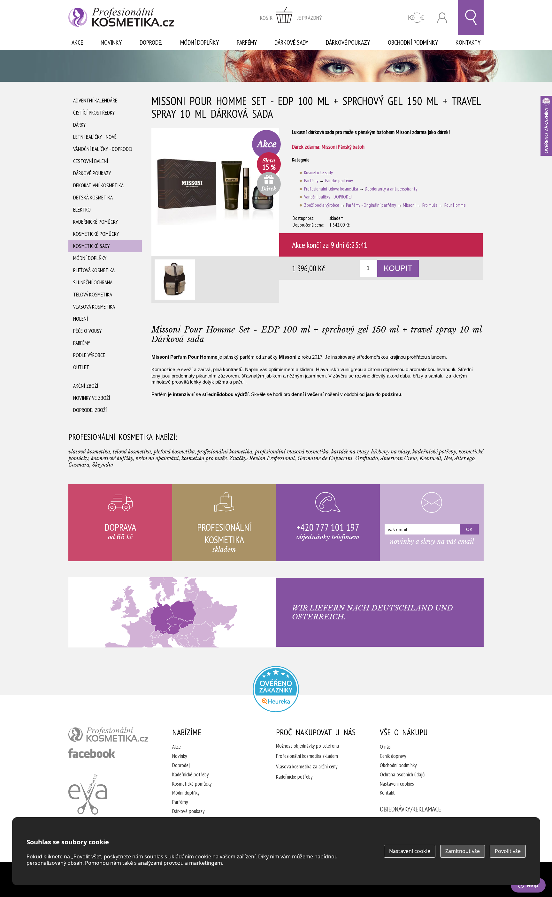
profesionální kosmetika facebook (91, 753)
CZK (416, 17)
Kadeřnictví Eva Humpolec (87, 794)
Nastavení (409, 851)
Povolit (508, 851)
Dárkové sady (291, 42)
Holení (80, 318)
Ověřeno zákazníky (546, 126)
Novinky (111, 42)
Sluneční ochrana (92, 282)
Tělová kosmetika (92, 294)
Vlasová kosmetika (94, 306)
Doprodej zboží (90, 410)
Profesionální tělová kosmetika (331, 189)
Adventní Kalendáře (95, 100)
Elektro (82, 209)
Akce (77, 42)
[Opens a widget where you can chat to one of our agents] (528, 886)
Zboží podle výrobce (321, 205)
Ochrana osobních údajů (402, 774)
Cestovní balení (90, 161)
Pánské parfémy (339, 180)
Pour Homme (455, 205)
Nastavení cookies (397, 783)
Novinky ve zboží (91, 397)
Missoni (409, 205)
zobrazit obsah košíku (291, 17)
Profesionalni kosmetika (276, 689)
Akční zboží (85, 385)
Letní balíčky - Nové (95, 136)
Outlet (81, 367)
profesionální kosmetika (108, 734)
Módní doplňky (199, 42)
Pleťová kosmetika (94, 270)
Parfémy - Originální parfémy (371, 205)
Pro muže (430, 205)
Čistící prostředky (94, 112)
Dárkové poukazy (348, 42)
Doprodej (151, 42)
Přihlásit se (442, 17)
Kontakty (468, 42)
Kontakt (387, 792)
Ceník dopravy (393, 755)
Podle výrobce (89, 355)
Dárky (79, 124)
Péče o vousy (87, 330)
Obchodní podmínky (413, 42)
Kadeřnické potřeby (190, 774)
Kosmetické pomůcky (96, 233)
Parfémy (247, 42)
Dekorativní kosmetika (98, 185)
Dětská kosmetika (93, 197)
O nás (385, 746)
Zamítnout (462, 851)
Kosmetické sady (91, 246)
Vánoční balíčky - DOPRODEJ (102, 149)
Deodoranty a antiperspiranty (391, 189)
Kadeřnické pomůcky (95, 221)
